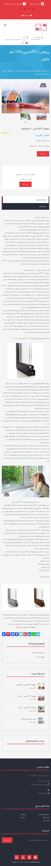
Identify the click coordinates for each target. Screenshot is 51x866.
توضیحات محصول (41, 199)
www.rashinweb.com (34, 862)
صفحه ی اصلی (45, 70)
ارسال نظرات (42, 206)
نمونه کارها (46, 817)
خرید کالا (43, 153)
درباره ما (23, 817)
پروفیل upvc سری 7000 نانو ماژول (17, 70)
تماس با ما (46, 820)
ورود (22, 15)
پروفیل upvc (30, 70)
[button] (25, 122)
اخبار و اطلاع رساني (44, 814)
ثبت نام (28, 15)
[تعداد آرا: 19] (2, 132)
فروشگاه (37, 70)
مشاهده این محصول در (25, 627)
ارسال (7, 840)
